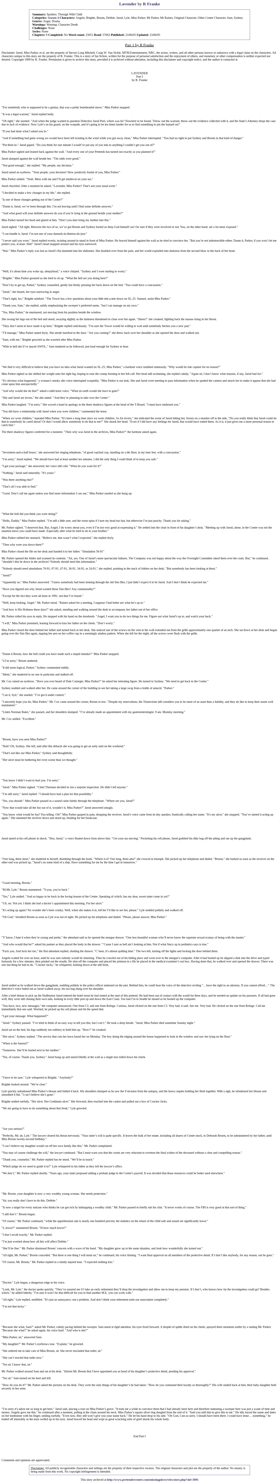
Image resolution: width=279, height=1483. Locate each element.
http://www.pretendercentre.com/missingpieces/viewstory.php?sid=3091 (153, 1479)
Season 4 (53, 17)
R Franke (151, 4)
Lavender (127, 4)
